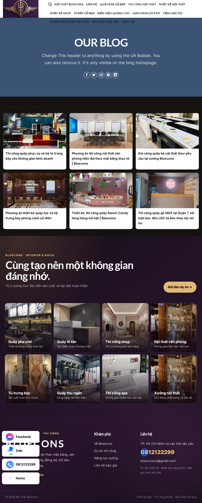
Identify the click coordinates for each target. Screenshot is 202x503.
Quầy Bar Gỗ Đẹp (112, 4)
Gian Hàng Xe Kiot (146, 13)
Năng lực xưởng (106, 458)
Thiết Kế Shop (60, 13)
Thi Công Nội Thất (142, 4)
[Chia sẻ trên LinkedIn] (115, 75)
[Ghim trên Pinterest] (108, 75)
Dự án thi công (105, 451)
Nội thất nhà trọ (105, 21)
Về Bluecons (103, 444)
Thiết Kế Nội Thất (172, 4)
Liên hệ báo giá (105, 465)
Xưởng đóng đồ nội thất (69, 21)
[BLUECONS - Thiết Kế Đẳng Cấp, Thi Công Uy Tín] (22, 9)
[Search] (50, 4)
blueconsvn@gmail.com (158, 461)
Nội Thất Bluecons (68, 4)
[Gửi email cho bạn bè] (101, 75)
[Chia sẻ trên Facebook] (87, 75)
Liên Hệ (91, 4)
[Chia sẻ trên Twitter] (94, 75)
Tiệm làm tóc (173, 13)
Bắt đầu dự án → (180, 287)
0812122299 (144, 452)
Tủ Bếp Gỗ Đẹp (84, 13)
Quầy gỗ (128, 21)
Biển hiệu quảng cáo (113, 13)
